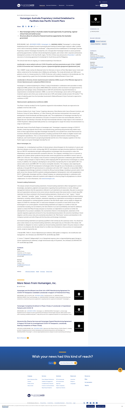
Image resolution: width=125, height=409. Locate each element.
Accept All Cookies (101, 406)
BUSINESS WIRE (35, 44)
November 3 (71, 55)
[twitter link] (84, 403)
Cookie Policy (5, 406)
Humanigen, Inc (46, 44)
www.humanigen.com (48, 178)
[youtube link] (90, 403)
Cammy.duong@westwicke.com (24, 254)
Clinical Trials (49, 271)
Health (37, 271)
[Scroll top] (120, 370)
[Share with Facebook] (29, 26)
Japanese (104, 44)
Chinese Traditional (101, 41)
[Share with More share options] (37, 26)
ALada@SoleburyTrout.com (23, 264)
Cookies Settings (90, 406)
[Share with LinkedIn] (23, 26)
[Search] (100, 2)
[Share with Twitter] (26, 26)
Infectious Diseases (30, 271)
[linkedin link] (87, 403)
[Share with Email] (32, 26)
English (92, 41)
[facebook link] (93, 403)
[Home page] (25, 5)
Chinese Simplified (95, 44)
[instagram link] (97, 403)
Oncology (42, 271)
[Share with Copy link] (34, 26)
